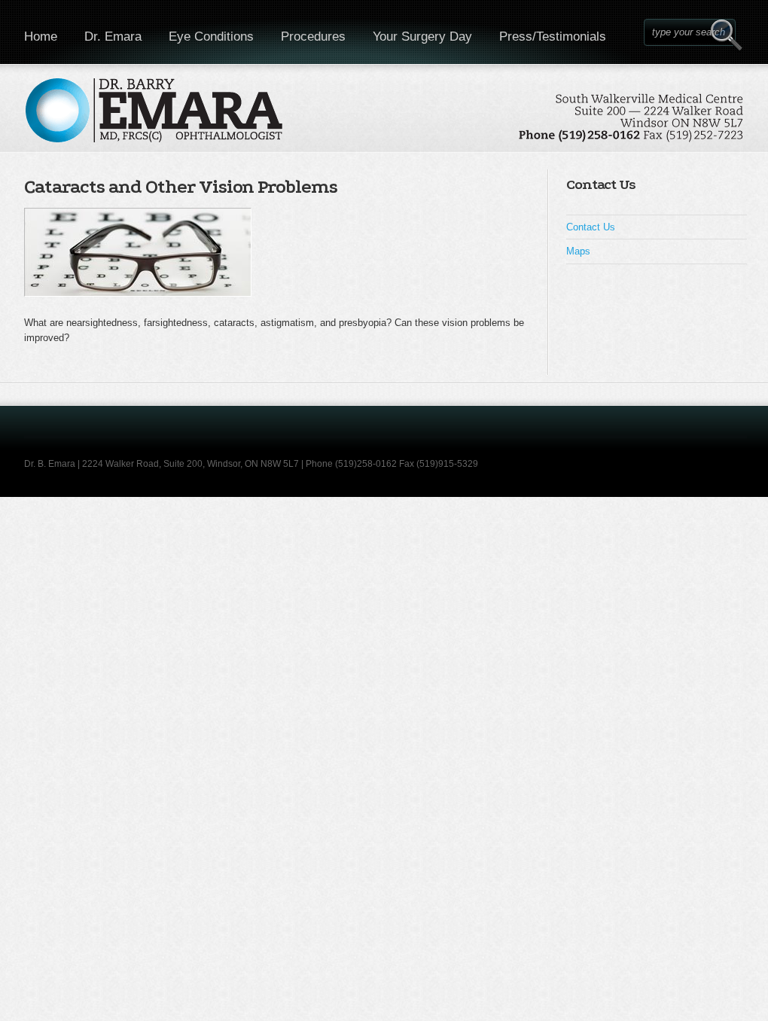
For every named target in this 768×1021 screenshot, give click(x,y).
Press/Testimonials (552, 36)
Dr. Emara (113, 36)
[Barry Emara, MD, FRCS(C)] (385, 119)
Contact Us (590, 227)
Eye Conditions (211, 36)
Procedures (313, 36)
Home (40, 36)
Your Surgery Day (422, 36)
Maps (578, 251)
